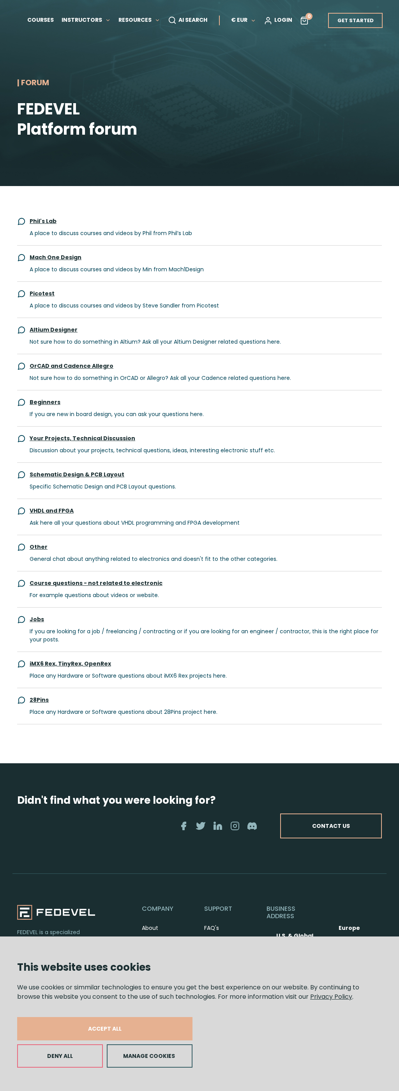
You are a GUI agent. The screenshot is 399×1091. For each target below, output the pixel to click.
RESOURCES (135, 20)
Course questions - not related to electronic (96, 583)
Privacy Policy (331, 996)
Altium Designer (54, 330)
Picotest (42, 293)
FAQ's (211, 928)
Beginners (45, 402)
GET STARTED (355, 20)
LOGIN (283, 20)
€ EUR (239, 20)
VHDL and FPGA (52, 511)
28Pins (39, 700)
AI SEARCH (192, 20)
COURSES (40, 20)
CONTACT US (331, 826)
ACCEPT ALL (105, 1029)
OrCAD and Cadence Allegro (71, 366)
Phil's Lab (43, 221)
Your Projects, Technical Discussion (82, 438)
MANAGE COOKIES (149, 1056)
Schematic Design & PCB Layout (77, 474)
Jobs (37, 619)
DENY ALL (60, 1056)
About (150, 928)
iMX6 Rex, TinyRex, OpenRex (70, 664)
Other (39, 547)
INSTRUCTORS (82, 20)
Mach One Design (55, 257)
